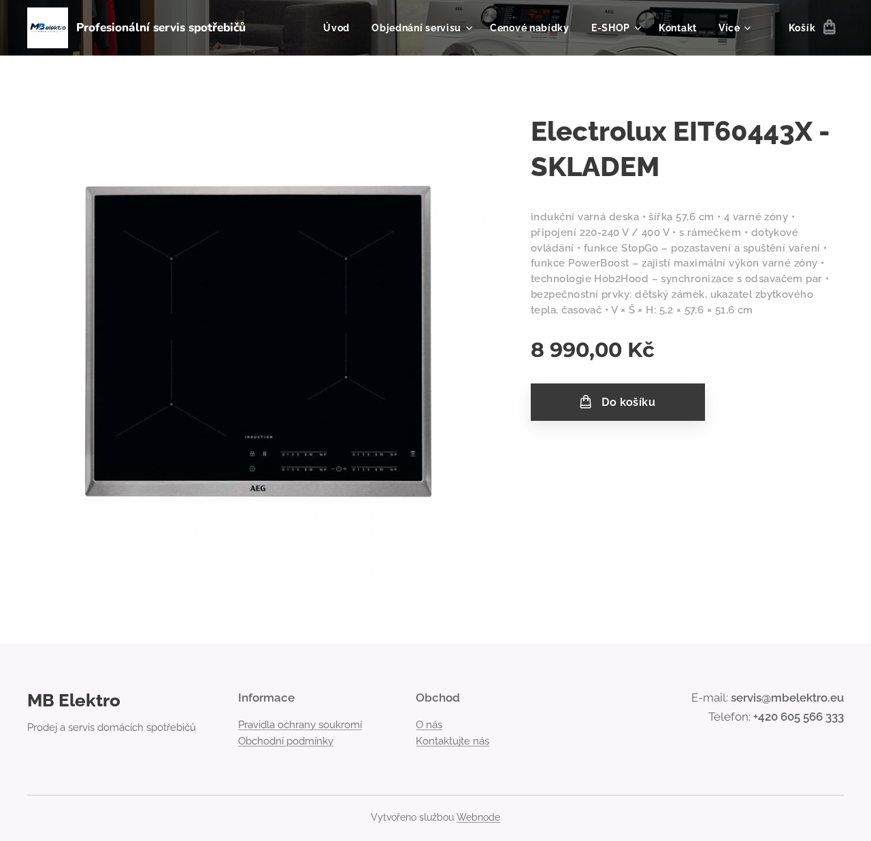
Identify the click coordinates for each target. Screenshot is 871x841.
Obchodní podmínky (285, 741)
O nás (429, 725)
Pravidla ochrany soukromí (300, 725)
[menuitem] (340, 28)
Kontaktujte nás (452, 741)
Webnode (478, 817)
